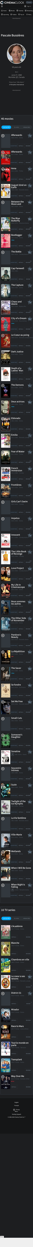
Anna (13, 168)
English (17, 1102)
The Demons (17, 385)
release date (26, 127)
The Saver (16, 668)
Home (5, 11)
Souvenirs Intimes (16, 769)
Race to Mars (17, 1026)
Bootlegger (16, 235)
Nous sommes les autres (18, 602)
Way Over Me (17, 1076)
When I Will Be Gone (21, 868)
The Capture (17, 285)
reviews (28, 145)
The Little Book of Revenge (18, 552)
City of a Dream (18, 318)
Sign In (29, 6)
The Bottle (16, 252)
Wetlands (16, 851)
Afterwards (16, 135)
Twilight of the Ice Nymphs (18, 802)
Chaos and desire (16, 303)
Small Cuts (16, 718)
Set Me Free (17, 701)
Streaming (30, 11)
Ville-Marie (16, 835)
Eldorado (15, 418)
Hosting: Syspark (16, 1114)
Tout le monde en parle (20, 1044)
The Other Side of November (18, 619)
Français (16, 1105)
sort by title (6, 127)
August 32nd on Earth (18, 186)
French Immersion (16, 469)
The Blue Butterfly (15, 219)
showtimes (14, 146)
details (21, 146)
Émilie (14, 435)
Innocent (15, 535)
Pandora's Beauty (16, 636)
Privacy (18, 1110)
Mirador (15, 1009)
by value (16, 127)
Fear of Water (17, 451)
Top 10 (22, 15)
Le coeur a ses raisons (18, 977)
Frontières (16, 485)
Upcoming (6, 15)
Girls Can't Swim (19, 501)
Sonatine (15, 751)
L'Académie (17, 926)
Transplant (16, 1059)
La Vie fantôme (18, 818)
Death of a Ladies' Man (17, 369)
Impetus (15, 518)
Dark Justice (17, 352)
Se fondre (16, 685)
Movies (13, 11)
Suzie (14, 785)
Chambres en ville (20, 959)
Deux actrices (17, 401)
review (28, 278)
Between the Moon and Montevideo (17, 204)
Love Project (17, 568)
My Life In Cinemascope (18, 586)
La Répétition (18, 651)
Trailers (14, 15)
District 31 (16, 993)
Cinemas (21, 11)
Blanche (15, 943)
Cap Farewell (17, 268)
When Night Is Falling (18, 886)
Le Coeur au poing (20, 335)
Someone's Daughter (16, 736)
